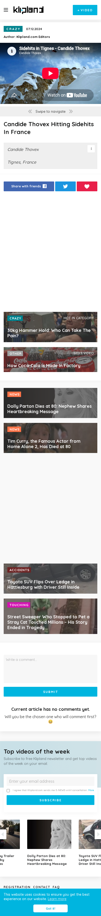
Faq (56, 887)
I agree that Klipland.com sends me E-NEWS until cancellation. (53, 790)
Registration (17, 887)
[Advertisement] (50, 253)
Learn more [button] (57, 899)
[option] (50, 843)
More (91, 790)
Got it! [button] (50, 908)
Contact (41, 887)
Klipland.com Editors (33, 37)
